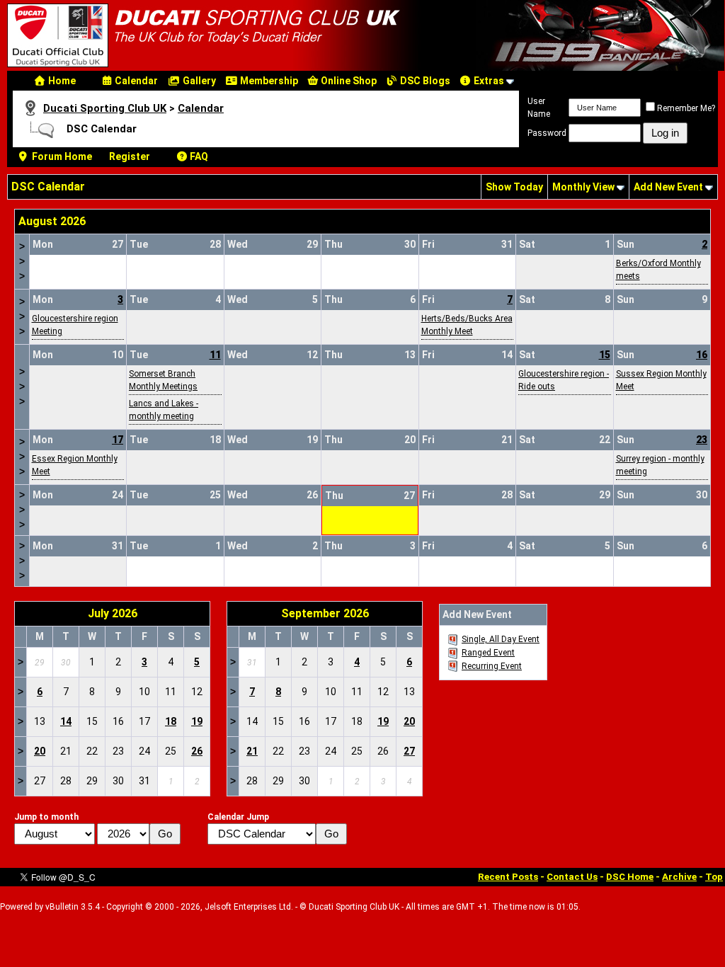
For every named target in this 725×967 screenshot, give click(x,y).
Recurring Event (492, 666)
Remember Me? (686, 108)
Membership (268, 80)
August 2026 (52, 221)
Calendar (135, 80)
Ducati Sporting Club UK (104, 108)
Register (129, 156)
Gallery (198, 80)
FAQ (198, 156)
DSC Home (629, 876)
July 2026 (112, 613)
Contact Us (572, 876)
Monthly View (583, 187)
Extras (488, 80)
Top (714, 876)
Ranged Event (488, 653)
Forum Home (61, 156)
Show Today (514, 187)
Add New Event (668, 187)
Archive (679, 876)
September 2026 (325, 613)
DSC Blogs (424, 80)
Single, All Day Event (501, 639)
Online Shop (348, 80)
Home (61, 80)
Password (546, 133)
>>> (22, 261)
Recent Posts (508, 876)
